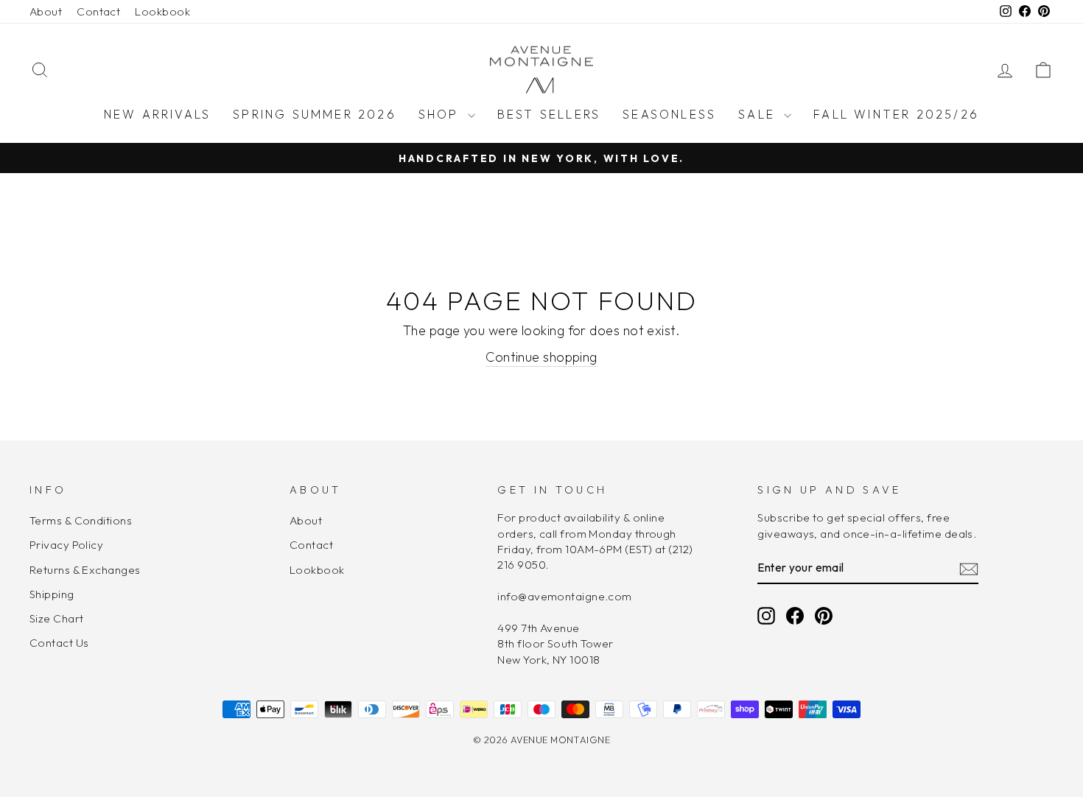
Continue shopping (541, 356)
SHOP (441, 114)
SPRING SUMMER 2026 (314, 114)
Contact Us (59, 643)
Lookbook (162, 11)
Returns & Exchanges (85, 570)
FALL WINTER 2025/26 (896, 114)
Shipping (51, 594)
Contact (98, 11)
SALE (759, 114)
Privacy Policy (66, 545)
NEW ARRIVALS (157, 114)
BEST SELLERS (548, 114)
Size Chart (56, 618)
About (45, 11)
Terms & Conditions (80, 520)
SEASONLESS (669, 114)
